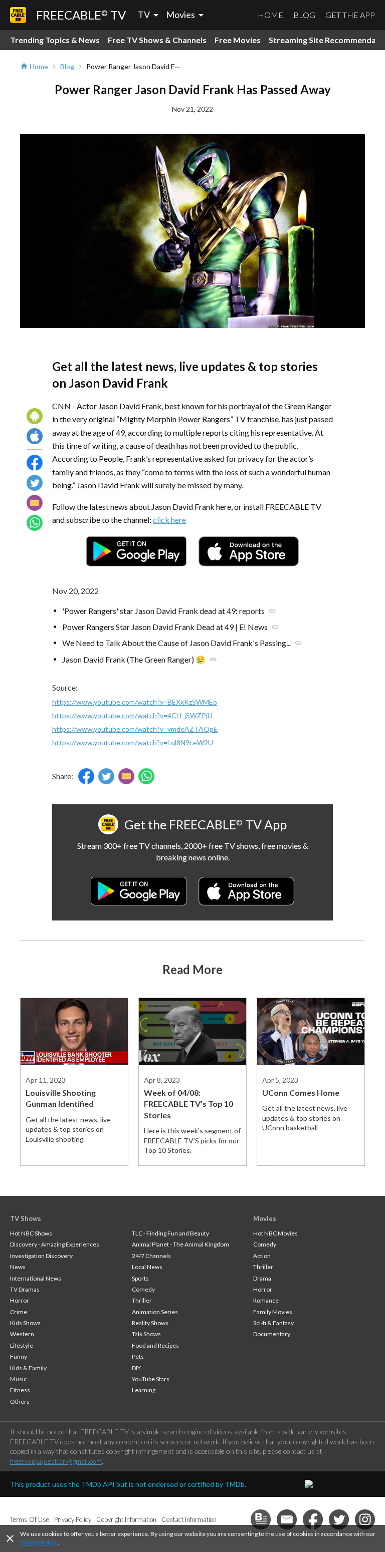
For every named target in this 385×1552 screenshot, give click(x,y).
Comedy (143, 1289)
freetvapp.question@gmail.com (56, 1461)
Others (20, 1401)
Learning (143, 1390)
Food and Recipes (155, 1345)
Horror (19, 1300)
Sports (140, 1278)
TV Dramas (25, 1289)
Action (262, 1256)
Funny (18, 1356)
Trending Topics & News (55, 40)
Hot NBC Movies (275, 1233)
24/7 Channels (151, 1256)
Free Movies (238, 40)
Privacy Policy (38, 1542)
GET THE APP (350, 15)
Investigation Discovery (41, 1256)
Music (18, 1379)
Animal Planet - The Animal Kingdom (180, 1244)
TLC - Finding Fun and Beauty (170, 1233)
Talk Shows (146, 1334)
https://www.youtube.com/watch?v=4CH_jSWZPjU (132, 715)
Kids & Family (28, 1368)
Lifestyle (21, 1345)
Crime (18, 1312)
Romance (266, 1300)
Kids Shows (25, 1323)
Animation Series (155, 1312)
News (18, 1267)
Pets (138, 1356)
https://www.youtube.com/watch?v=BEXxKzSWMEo (134, 702)
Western (22, 1334)
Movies (264, 1218)
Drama (262, 1278)
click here (169, 519)
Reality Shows (150, 1323)
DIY (136, 1368)
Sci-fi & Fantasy (273, 1323)
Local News (147, 1267)
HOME (270, 15)
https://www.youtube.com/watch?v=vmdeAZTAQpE (135, 729)
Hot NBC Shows (31, 1233)
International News (35, 1278)
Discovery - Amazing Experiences (54, 1244)
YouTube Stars (150, 1379)
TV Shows (25, 1218)
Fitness (20, 1390)
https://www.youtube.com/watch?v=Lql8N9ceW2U (132, 742)
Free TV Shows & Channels (157, 40)
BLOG (304, 15)
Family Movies (272, 1312)
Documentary (271, 1334)
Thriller (142, 1300)
